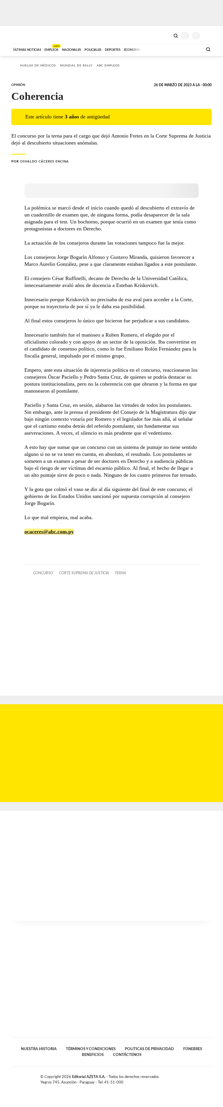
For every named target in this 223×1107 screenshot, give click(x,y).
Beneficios (93, 1055)
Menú (208, 35)
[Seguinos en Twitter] (197, 1078)
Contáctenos (127, 1055)
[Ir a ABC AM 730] (167, 49)
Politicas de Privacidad (149, 1049)
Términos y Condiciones (91, 1049)
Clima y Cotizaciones (165, 35)
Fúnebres (192, 1049)
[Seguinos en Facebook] (191, 1078)
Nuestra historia (39, 1049)
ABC (22, 34)
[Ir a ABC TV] (151, 49)
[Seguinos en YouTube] (203, 1078)
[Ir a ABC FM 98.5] (190, 49)
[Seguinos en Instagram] (209, 1078)
